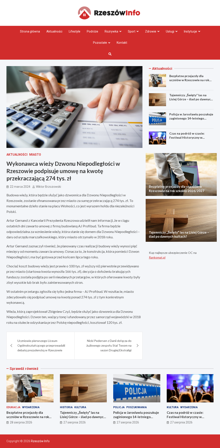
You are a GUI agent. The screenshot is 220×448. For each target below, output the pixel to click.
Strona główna (30, 31)
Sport (131, 31)
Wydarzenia (31, 407)
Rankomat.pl (157, 257)
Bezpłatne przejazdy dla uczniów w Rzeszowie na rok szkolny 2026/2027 (189, 79)
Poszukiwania (136, 407)
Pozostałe (100, 42)
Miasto (35, 154)
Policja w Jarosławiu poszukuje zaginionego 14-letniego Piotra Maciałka (191, 118)
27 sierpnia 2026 (74, 422)
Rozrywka (111, 31)
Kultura (80, 407)
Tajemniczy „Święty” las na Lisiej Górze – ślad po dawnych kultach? (190, 99)
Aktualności (54, 31)
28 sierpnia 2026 (21, 422)
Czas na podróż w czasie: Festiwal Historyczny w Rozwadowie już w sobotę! (188, 137)
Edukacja (13, 407)
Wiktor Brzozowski (48, 186)
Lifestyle (74, 31)
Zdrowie (150, 31)
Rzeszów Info (40, 441)
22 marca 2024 (20, 186)
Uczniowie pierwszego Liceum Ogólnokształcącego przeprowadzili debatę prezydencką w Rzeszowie (41, 345)
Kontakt (122, 42)
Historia (66, 407)
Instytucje (190, 31)
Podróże (92, 31)
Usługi (170, 31)
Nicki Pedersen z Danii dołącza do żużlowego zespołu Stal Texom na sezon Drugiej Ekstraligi (108, 345)
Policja (119, 407)
